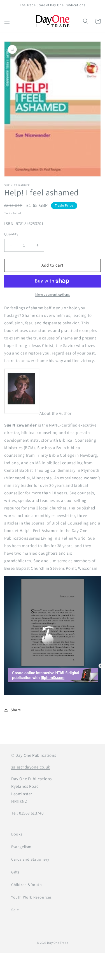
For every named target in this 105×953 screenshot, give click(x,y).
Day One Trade (57, 943)
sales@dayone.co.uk (30, 767)
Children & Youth (26, 884)
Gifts (15, 872)
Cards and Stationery (30, 859)
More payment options (52, 294)
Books (16, 834)
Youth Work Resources (31, 897)
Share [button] (16, 709)
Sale (15, 909)
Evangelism (21, 846)
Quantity (11, 234)
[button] (7, 21)
